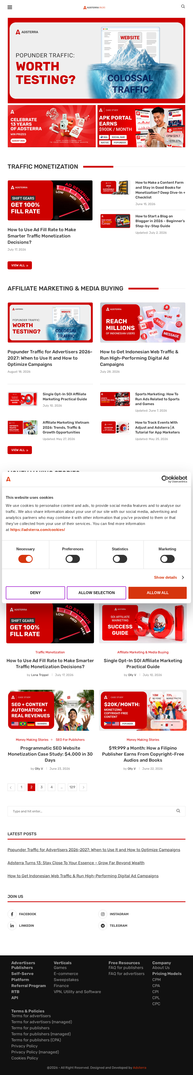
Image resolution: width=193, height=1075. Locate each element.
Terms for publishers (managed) (41, 1034)
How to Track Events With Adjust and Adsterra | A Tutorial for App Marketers (157, 427)
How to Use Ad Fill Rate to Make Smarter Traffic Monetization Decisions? (42, 236)
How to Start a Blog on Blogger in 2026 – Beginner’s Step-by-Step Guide (160, 221)
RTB (15, 991)
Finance (61, 985)
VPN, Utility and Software (77, 991)
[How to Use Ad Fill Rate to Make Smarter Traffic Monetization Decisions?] (50, 200)
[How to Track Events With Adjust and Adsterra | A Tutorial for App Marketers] (115, 427)
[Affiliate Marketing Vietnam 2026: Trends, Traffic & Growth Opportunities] (23, 427)
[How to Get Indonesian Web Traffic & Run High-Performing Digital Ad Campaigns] (142, 322)
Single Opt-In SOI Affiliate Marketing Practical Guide (65, 396)
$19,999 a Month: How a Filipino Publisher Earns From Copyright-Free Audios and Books (143, 754)
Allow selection (96, 593)
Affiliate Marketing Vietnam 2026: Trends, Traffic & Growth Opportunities (66, 427)
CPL (156, 997)
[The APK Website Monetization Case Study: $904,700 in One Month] (141, 126)
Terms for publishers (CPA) (36, 1040)
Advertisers (23, 962)
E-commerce (66, 973)
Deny (35, 593)
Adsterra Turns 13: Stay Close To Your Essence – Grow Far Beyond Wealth (76, 862)
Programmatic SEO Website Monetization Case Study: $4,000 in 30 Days (50, 754)
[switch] (73, 559)
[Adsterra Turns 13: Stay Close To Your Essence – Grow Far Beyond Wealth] (52, 126)
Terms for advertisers (31, 1015)
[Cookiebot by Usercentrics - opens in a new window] (165, 479)
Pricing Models (167, 973)
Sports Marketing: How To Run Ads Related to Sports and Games (157, 399)
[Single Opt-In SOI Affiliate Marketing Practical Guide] (23, 399)
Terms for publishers (30, 1027)
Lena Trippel (40, 675)
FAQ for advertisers (126, 973)
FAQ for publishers (126, 967)
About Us (161, 967)
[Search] (182, 7)
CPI (155, 991)
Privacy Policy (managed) (35, 1052)
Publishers (22, 967)
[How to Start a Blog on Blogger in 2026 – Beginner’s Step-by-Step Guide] (115, 221)
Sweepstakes (66, 979)
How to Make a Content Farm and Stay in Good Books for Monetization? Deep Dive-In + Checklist (160, 190)
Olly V (132, 675)
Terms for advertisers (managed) (41, 1021)
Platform (20, 979)
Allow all (158, 593)
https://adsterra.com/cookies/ (37, 529)
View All (18, 265)
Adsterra (139, 1067)
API (14, 997)
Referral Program (28, 985)
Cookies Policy (24, 1058)
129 (72, 787)
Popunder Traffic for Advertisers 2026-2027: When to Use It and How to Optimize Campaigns (50, 358)
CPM (156, 979)
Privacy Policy (24, 1046)
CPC (156, 1003)
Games (60, 967)
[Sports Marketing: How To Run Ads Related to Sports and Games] (115, 399)
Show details (165, 577)
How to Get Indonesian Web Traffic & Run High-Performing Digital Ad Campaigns (139, 358)
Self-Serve (22, 973)
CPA (156, 985)
